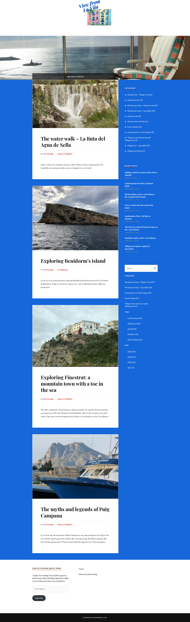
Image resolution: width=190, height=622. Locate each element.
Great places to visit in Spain (138, 132)
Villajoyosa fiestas (134, 151)
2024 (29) (132, 362)
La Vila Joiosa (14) (135, 318)
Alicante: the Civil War (136, 121)
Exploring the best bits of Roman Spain (139, 184)
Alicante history (133, 100)
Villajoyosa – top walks (136, 145)
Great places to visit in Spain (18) (138, 293)
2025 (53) (132, 357)
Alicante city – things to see (138, 95)
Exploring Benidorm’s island (73, 260)
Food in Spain (132, 127)
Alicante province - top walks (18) (138, 287)
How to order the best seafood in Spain (139, 206)
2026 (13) (132, 351)
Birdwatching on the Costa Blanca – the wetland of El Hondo (140, 195)
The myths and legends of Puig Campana (75, 512)
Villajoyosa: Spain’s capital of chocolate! (137, 247)
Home (83, 32)
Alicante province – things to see (140, 105)
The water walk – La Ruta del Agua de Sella (73, 141)
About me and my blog (100, 32)
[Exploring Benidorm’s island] (75, 249)
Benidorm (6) (133, 334)
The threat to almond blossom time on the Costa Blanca (141, 228)
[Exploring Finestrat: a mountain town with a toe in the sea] (75, 366)
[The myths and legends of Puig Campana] (75, 498)
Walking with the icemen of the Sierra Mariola (141, 173)
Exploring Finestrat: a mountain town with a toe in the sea (72, 383)
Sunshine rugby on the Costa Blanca (140, 238)
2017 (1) (131, 368)
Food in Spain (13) (132, 298)
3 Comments (62, 270)
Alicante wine (132, 116)
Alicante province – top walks (139, 111)
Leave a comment (65, 154)
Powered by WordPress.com (95, 617)
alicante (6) (132, 329)
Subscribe (39, 598)
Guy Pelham (48, 154)
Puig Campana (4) (135, 340)
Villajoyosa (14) (134, 323)
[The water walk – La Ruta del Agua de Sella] (75, 127)
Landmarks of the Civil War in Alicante (137, 217)
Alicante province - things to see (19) (140, 282)
